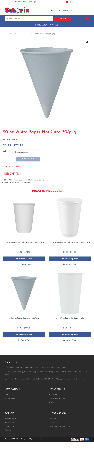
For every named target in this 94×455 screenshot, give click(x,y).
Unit (5, 151)
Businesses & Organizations (59, 426)
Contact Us (53, 422)
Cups (18, 34)
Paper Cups (25, 34)
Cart (6, 402)
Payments (8, 430)
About (45, 25)
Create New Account (57, 398)
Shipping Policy (10, 419)
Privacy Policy (10, 426)
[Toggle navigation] (87, 18)
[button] (87, 42)
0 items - (67, 11)
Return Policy (10, 422)
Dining (12, 34)
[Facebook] (66, 2)
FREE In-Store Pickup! (25, 2)
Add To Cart (28, 159)
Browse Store (10, 398)
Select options (25, 259)
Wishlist (52, 402)
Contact (54, 25)
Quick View (26, 265)
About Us (52, 419)
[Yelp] (70, 2)
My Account (54, 10)
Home (38, 25)
